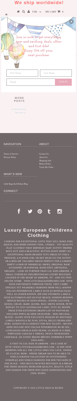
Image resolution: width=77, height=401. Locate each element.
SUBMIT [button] (63, 81)
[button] (71, 21)
